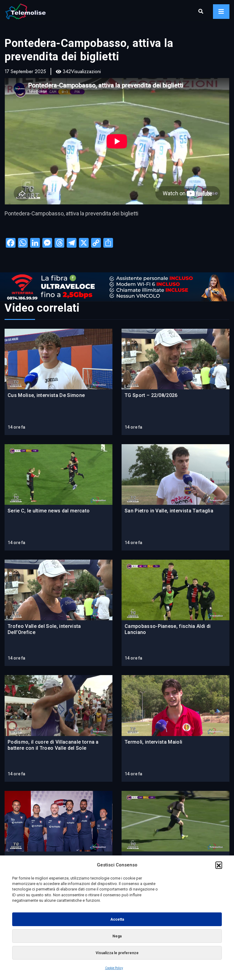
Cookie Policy (114, 968)
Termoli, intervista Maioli (153, 742)
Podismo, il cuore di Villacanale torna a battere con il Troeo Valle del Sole (53, 745)
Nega (117, 936)
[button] (219, 865)
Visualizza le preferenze (117, 953)
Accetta (117, 919)
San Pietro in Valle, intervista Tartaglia (169, 511)
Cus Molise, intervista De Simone (46, 395)
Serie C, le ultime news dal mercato (49, 511)
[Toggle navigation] (221, 11)
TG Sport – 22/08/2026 (151, 395)
